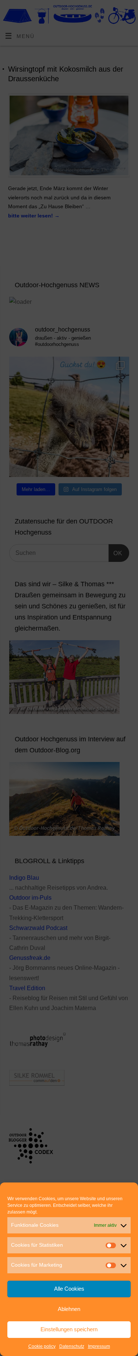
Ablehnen (69, 1309)
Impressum (99, 1346)
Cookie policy (42, 1346)
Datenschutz (71, 1346)
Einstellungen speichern (69, 1329)
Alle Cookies (69, 1288)
